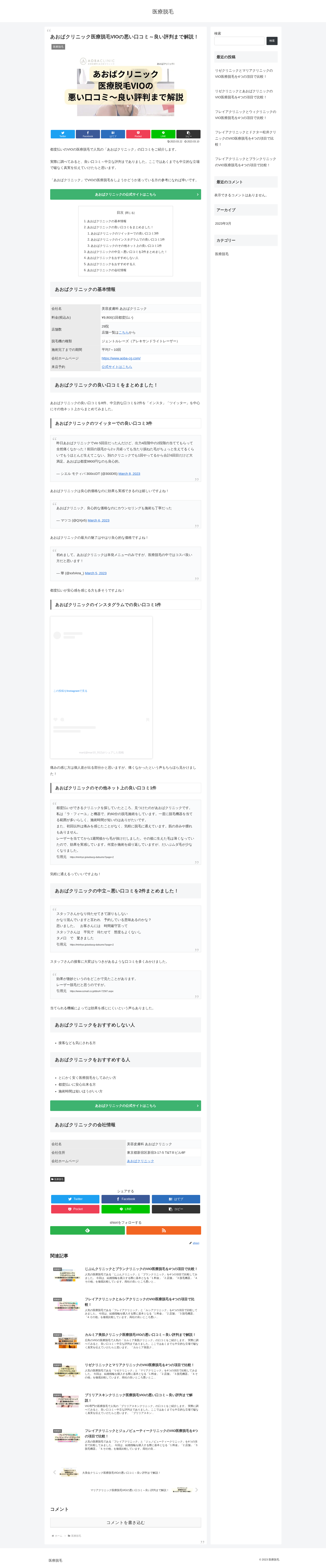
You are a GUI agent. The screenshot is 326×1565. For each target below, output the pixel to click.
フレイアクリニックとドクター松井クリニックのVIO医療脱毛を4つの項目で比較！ (245, 138)
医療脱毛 (58, 1179)
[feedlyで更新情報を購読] (87, 1230)
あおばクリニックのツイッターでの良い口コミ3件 (125, 233)
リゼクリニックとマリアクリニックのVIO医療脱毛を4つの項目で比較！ (244, 73)
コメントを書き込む (125, 1522)
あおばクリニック (140, 1161)
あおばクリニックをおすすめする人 (111, 264)
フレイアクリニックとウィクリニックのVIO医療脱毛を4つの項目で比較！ (245, 115)
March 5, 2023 (96, 573)
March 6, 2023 (98, 520)
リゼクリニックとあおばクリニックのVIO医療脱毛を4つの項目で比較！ (244, 94)
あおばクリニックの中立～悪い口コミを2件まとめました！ (127, 251)
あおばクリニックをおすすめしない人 (112, 257)
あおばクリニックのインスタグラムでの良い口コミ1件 (128, 239)
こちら (124, 332)
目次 (120, 212)
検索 (217, 33)
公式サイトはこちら (117, 367)
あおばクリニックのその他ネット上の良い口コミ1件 (126, 245)
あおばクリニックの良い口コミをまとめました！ (120, 227)
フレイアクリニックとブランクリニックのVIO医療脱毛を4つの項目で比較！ (245, 162)
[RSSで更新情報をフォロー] (163, 1230)
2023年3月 (223, 223)
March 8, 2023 (129, 474)
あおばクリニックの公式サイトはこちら (125, 194)
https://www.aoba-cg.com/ (121, 358)
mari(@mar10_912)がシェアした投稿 (101, 752)
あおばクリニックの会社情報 (106, 270)
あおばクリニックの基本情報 (106, 221)
